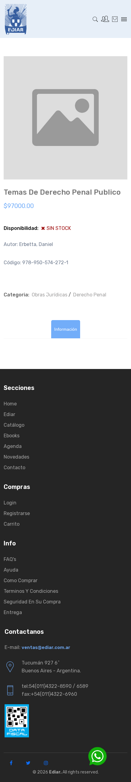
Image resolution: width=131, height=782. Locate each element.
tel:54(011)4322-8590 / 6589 (55, 686)
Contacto (14, 467)
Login (10, 503)
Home (10, 404)
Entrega (13, 612)
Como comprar (20, 580)
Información (65, 329)
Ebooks (11, 436)
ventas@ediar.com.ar (46, 647)
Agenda (13, 446)
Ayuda (11, 570)
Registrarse (17, 513)
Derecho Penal (89, 295)
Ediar (9, 414)
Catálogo (14, 425)
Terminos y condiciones (31, 591)
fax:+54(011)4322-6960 (49, 694)
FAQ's (10, 559)
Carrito (11, 524)
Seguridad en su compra (32, 602)
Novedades (16, 457)
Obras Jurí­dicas (49, 295)
